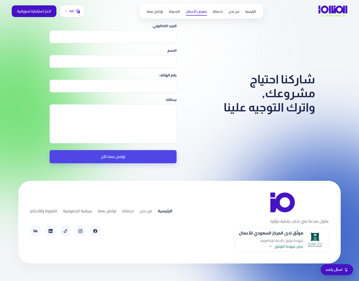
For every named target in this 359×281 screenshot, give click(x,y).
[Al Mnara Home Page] (332, 11)
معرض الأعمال (196, 11)
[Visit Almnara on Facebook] (95, 230)
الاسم (172, 50)
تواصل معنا (155, 11)
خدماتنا (218, 11)
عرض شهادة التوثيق (289, 246)
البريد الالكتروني (165, 26)
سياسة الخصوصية (77, 211)
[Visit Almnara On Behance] (35, 230)
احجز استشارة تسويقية (34, 11)
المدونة (174, 11)
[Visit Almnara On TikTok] (65, 230)
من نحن (234, 11)
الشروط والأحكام (43, 211)
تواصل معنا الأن (113, 156)
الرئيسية (250, 11)
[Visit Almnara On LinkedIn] (50, 230)
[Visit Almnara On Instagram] (80, 230)
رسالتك (171, 99)
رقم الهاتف (168, 75)
